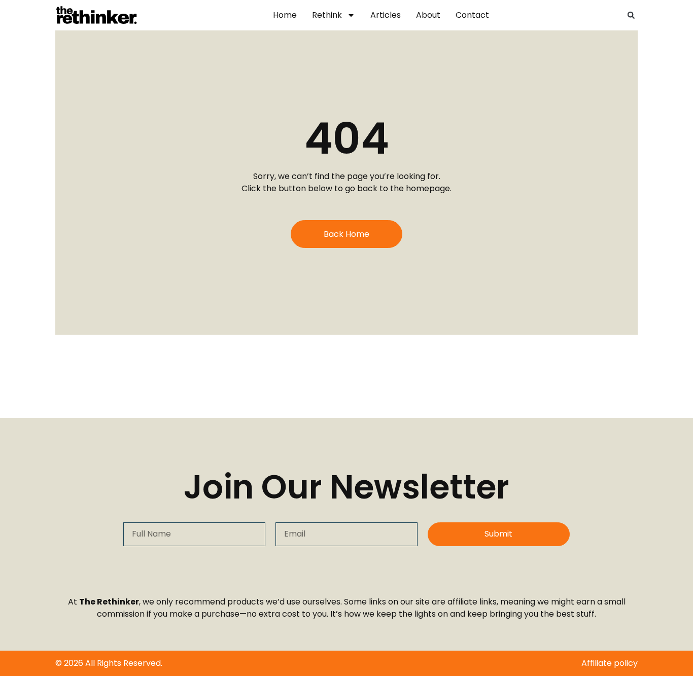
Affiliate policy (609, 663)
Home (285, 15)
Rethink (327, 15)
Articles (385, 15)
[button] (631, 15)
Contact (472, 15)
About (428, 15)
